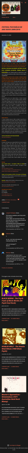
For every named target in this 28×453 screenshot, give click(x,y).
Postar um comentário (7, 268)
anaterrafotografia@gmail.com (7, 195)
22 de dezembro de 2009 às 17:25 (14, 264)
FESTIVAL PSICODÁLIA (11, 200)
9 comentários (15, 417)
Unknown (8, 233)
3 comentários (15, 366)
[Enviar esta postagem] (18, 200)
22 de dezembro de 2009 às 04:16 (14, 248)
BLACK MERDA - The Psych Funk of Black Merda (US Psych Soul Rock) (12, 300)
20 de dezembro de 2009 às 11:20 (14, 229)
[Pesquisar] (22, 2)
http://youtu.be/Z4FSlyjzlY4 (6, 137)
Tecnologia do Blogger (15, 445)
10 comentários (15, 318)
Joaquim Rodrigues (11, 213)
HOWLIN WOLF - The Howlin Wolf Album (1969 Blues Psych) (13, 348)
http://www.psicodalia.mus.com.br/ (8, 186)
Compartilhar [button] (5, 202)
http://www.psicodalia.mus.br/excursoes (8, 181)
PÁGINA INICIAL (5, 17)
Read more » (5, 320)
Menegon (8, 252)
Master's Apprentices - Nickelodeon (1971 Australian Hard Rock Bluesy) (11, 398)
